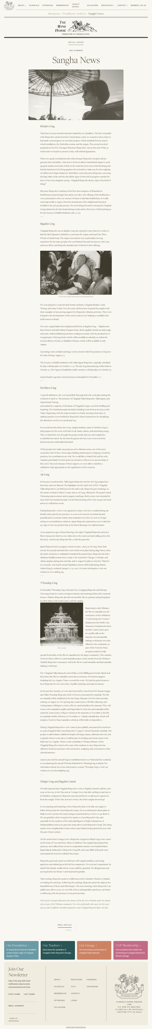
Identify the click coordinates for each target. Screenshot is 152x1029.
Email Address (16, 1006)
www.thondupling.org (59, 770)
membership (60, 993)
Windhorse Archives (74, 13)
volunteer (92, 5)
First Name (14, 994)
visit (73, 987)
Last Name (29, 994)
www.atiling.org (56, 571)
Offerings (47, 5)
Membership (62, 5)
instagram (92, 987)
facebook (92, 980)
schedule (34, 5)
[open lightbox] (76, 92)
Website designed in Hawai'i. (76, 1027)
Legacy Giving (76, 5)
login (74, 1000)
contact (121, 5)
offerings (59, 1000)
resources (107, 5)
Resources (54, 13)
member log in (138, 5)
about (21, 5)
